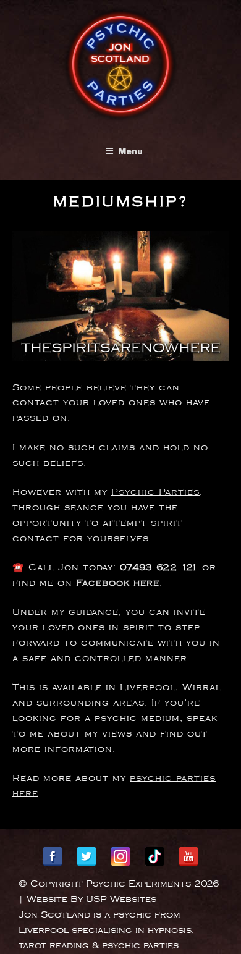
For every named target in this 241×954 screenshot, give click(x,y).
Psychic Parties (155, 492)
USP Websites (121, 899)
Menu (130, 151)
